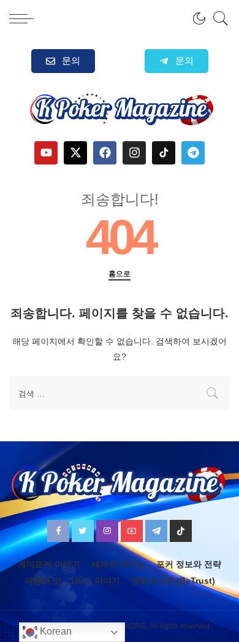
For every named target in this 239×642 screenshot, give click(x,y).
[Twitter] (83, 531)
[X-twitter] (75, 152)
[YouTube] (132, 531)
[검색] (217, 18)
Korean (54, 631)
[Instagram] (134, 152)
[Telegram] (193, 152)
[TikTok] (181, 531)
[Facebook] (104, 152)
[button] (176, 61)
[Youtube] (46, 152)
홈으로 (119, 273)
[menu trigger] (24, 18)
